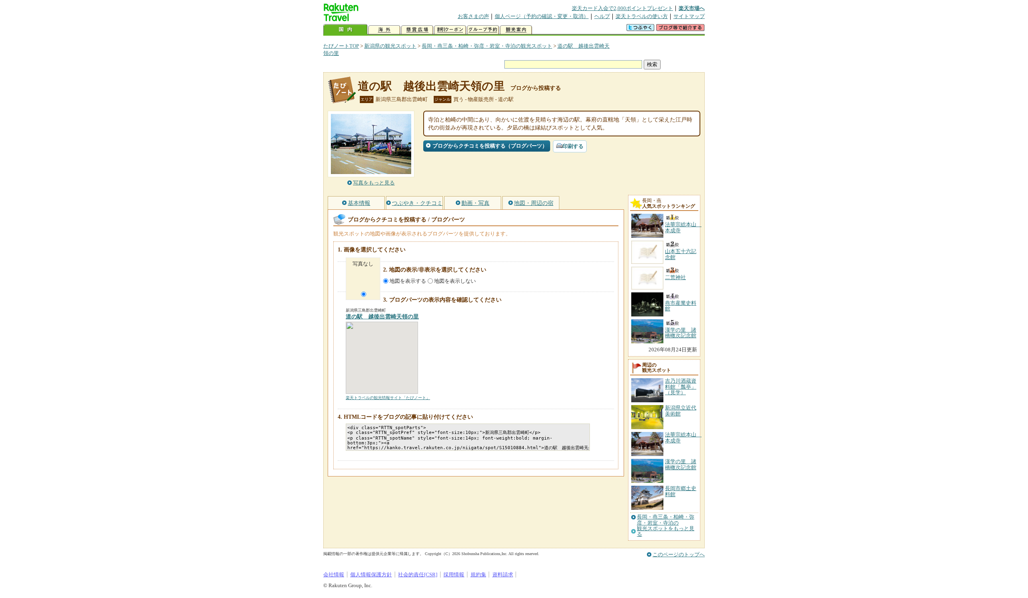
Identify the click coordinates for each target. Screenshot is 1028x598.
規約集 (478, 575)
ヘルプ (602, 16)
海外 (384, 30)
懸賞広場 (417, 30)
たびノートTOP (341, 46)
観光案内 (516, 30)
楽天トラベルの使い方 (642, 16)
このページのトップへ (679, 554)
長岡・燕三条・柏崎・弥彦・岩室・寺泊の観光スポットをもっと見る (665, 525)
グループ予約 (483, 30)
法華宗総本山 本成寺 (683, 437)
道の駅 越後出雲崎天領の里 (431, 86)
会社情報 (333, 575)
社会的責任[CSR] (417, 575)
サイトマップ (689, 16)
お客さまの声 (473, 16)
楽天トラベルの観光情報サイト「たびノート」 (388, 397)
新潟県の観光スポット (390, 46)
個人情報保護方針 (371, 575)
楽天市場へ (692, 8)
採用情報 (453, 575)
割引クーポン (450, 30)
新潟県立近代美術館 (680, 410)
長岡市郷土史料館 (680, 491)
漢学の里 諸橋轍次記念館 (680, 464)
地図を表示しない (455, 281)
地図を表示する (408, 281)
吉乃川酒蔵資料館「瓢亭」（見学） (680, 386)
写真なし (363, 264)
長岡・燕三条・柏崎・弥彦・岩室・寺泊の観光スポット (487, 46)
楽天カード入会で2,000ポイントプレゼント (622, 8)
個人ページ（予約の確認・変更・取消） (542, 16)
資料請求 (502, 575)
